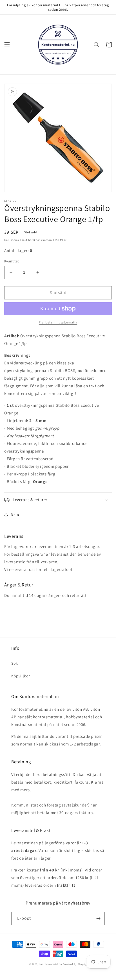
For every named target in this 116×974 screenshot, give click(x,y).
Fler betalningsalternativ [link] (58, 322)
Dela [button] (15, 514)
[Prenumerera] (98, 918)
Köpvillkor (20, 676)
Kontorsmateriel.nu (50, 964)
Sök (14, 663)
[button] (7, 44)
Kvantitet (11, 261)
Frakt (23, 240)
